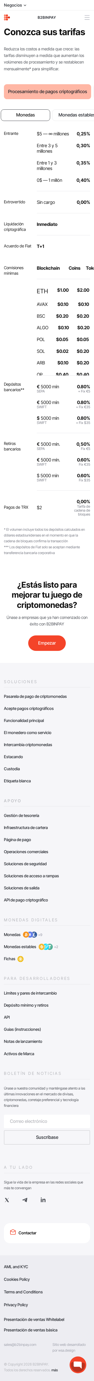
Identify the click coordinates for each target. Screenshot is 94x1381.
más (54, 1370)
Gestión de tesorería (21, 815)
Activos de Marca (19, 1053)
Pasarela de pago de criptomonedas (35, 696)
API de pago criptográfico (26, 899)
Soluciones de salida (21, 887)
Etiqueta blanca (17, 780)
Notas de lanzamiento (23, 1041)
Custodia (12, 768)
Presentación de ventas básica (30, 1329)
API (7, 1017)
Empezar (47, 643)
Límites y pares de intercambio (30, 993)
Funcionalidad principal (24, 720)
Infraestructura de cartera (26, 827)
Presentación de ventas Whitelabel (34, 1319)
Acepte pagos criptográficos (29, 708)
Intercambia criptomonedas (28, 744)
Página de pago (17, 839)
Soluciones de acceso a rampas (31, 875)
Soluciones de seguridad (25, 863)
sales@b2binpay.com (20, 1344)
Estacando (13, 756)
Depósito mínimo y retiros (26, 1005)
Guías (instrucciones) (22, 1029)
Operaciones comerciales (26, 851)
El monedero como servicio (27, 732)
